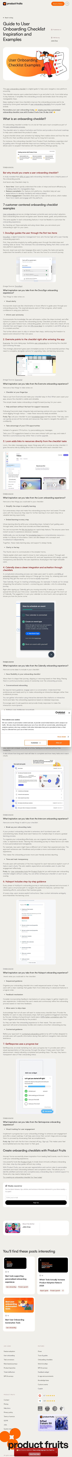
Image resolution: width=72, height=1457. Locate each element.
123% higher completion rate (52, 1017)
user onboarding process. (15, 127)
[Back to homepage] (12, 4)
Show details (61, 737)
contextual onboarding (30, 1034)
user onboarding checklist (16, 89)
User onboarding (9, 214)
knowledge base (38, 417)
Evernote (6, 343)
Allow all (59, 742)
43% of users (25, 177)
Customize (34, 742)
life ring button (27, 529)
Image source (8, 167)
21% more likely (36, 326)
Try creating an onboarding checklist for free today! (22, 1177)
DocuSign (6, 237)
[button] (67, 4)
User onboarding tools (19, 871)
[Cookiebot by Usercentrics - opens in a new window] (57, 712)
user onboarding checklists (40, 104)
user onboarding (40, 343)
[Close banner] (69, 713)
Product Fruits (36, 871)
